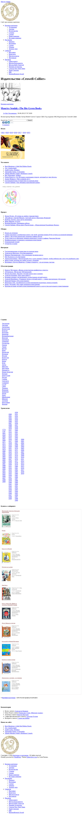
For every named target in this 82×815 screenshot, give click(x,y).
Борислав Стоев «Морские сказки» (31, 713)
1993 (16, 489)
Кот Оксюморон (10, 113)
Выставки (12, 52)
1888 (4, 465)
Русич (13, 534)
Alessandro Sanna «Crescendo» (15, 172)
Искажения (18, 590)
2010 (22, 457)
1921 (10, 448)
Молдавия (5, 368)
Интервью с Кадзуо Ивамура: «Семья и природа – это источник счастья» (30, 262)
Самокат (14, 645)
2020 (7, 132)
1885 (4, 460)
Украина (5, 388)
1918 (10, 443)
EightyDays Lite (31, 757)
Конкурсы (12, 54)
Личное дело (13, 49)
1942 (10, 486)
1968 (16, 445)
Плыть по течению (11, 233)
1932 (10, 468)
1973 (16, 454)
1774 (4, 429)
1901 (10, 416)
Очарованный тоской (12, 242)
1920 (10, 446)
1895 (4, 474)
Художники (13, 27)
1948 (10, 497)
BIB (10, 72)
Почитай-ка (18, 536)
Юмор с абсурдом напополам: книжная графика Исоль (23, 236)
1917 (10, 441)
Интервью (12, 43)
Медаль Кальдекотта (16, 63)
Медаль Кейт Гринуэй (16, 65)
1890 (4, 469)
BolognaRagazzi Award (16, 74)
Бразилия (5, 334)
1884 (4, 458)
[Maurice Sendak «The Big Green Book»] (11, 102)
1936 (10, 475)
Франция (5, 390)
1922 (10, 450)
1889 (4, 467)
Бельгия (4, 331)
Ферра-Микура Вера (15, 688)
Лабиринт (14, 552)
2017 (19, 132)
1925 (10, 455)
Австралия (5, 323)
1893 (4, 473)
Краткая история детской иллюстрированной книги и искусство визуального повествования (36, 286)
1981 (16, 468)
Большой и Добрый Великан (10, 641)
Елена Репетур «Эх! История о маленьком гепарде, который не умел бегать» (31, 177)
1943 (10, 488)
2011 (22, 459)
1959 (16, 428)
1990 (16, 484)
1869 (4, 440)
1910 (10, 428)
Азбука (13, 516)
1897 (4, 478)
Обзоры (11, 47)
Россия (4, 377)
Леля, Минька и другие (8, 623)
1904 (10, 419)
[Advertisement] (41, 303)
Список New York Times (17, 68)
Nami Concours (14, 70)
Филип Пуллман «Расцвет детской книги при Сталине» (24, 273)
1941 (10, 484)
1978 (16, 463)
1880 (4, 451)
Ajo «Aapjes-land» (11, 168)
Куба (3, 363)
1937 (10, 477)
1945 (10, 491)
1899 (4, 481)
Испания (5, 354)
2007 (22, 452)
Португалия (6, 375)
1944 (10, 489)
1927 (10, 459)
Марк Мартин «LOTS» (12, 221)
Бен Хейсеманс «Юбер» (13, 175)
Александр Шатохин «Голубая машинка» (19, 253)
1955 (16, 421)
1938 (10, 479)
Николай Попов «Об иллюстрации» (17, 281)
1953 (16, 418)
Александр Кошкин (21, 711)
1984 (16, 473)
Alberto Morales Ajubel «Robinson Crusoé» (19, 173)
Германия (5, 341)
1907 (10, 423)
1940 (10, 482)
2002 (22, 443)
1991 (16, 486)
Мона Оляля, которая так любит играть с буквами (22, 260)
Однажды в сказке (11, 243)
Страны (11, 33)
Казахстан (5, 357)
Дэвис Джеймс (15, 615)
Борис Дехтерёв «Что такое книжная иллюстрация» (22, 284)
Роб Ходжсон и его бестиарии (15, 257)
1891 (4, 471)
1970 (16, 448)
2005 (22, 448)
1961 (16, 432)
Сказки (11, 34)
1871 (4, 442)
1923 (10, 452)
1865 (4, 437)
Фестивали (12, 58)
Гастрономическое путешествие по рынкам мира (21, 181)
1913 (10, 434)
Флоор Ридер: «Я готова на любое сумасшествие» (22, 216)
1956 (16, 423)
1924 (10, 454)
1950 (16, 412)
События (8, 50)
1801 (4, 433)
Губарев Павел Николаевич (16, 593)
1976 (16, 459)
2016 (24, 132)
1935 (10, 473)
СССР (4, 384)
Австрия (5, 325)
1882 (4, 455)
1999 (16, 500)
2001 (22, 441)
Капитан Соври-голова (8, 659)
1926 (10, 457)
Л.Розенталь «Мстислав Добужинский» (18, 272)
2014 (22, 464)
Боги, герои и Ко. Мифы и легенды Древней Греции (9, 604)
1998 (16, 498)
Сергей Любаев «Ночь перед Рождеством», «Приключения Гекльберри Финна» (32, 225)
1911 (10, 430)
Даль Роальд (18, 650)
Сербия (4, 379)
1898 (4, 480)
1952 (16, 416)
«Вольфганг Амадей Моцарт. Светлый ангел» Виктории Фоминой (27, 218)
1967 (16, 443)
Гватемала (5, 339)
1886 (4, 462)
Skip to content (5, 1)
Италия (4, 356)
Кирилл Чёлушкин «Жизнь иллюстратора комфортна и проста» (26, 270)
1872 (4, 444)
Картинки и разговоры (8, 697)
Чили (4, 395)
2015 (28, 132)
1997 (16, 497)
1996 (16, 495)
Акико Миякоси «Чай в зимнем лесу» (17, 179)
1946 (10, 493)
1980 (16, 466)
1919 (10, 445)
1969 (16, 446)
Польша (4, 374)
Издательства (13, 31)
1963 (16, 436)
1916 (10, 439)
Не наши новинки (15, 38)
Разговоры (8, 40)
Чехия (4, 393)
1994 (16, 491)
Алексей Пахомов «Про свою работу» (18, 275)
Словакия (5, 383)
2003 (22, 445)
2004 (22, 446)
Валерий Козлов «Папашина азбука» (17, 223)
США (4, 386)
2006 (22, 450)
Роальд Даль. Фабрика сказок (15, 648)
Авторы (11, 29)
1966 (16, 441)
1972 (16, 452)
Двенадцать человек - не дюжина (12, 678)
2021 (3, 132)
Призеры (8, 59)
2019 (11, 132)
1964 (16, 437)
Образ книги (13, 61)
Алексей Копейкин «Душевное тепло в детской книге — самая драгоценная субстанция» (35, 279)
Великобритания (7, 336)
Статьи (11, 45)
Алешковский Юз (16, 559)
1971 (16, 450)
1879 (4, 449)
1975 (16, 457)
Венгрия (5, 338)
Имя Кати (4, 585)
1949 (10, 498)
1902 (10, 418)
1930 (10, 464)
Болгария (5, 332)
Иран (4, 350)
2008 (22, 454)
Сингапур (5, 381)
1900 (10, 414)
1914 (10, 436)
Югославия (6, 402)
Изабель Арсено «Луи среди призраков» (18, 219)
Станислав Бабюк (23, 718)
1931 (10, 466)
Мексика (5, 366)
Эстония (5, 401)
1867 (4, 438)
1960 (16, 430)
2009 (22, 455)
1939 (10, 480)
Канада (4, 359)
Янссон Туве (18, 520)
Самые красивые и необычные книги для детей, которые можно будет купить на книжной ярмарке (38, 235)
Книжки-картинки (11, 25)
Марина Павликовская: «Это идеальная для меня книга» (24, 255)
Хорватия (5, 392)
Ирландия (5, 352)
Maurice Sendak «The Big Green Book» (21, 108)
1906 (10, 421)
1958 (16, 427)
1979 (16, 464)
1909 (10, 427)
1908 (10, 425)
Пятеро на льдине (7, 567)
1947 (10, 495)
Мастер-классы (14, 56)
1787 (4, 431)
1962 (16, 434)
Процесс (12, 41)
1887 (4, 464)
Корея (4, 361)
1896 (4, 476)
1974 (16, 455)
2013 (22, 463)
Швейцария (6, 397)
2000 (22, 439)
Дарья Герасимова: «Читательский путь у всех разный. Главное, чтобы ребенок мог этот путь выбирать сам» (42, 258)
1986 (16, 477)
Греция (4, 345)
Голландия (5, 343)
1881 (4, 453)
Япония (4, 404)
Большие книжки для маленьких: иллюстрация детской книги (26, 277)
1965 (16, 439)
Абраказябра (15, 570)
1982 (16, 470)
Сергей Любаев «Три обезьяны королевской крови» (22, 182)
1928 (10, 461)
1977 (16, 461)
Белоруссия (6, 329)
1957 (16, 425)
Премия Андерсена (15, 67)
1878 (4, 447)
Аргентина (6, 327)
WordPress (17, 757)
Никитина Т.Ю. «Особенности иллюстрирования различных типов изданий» (31, 282)
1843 (4, 435)
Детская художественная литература (16, 555)
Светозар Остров (32, 716)
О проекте (5, 125)
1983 (16, 472)
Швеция (5, 399)
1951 (16, 414)
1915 (10, 437)
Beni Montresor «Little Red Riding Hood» (18, 166)
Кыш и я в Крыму (7, 549)
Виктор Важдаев (23, 714)
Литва (4, 365)
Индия (4, 348)
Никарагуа (5, 370)
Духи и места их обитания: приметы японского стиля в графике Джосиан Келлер (32, 238)
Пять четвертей (17, 588)
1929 (10, 463)
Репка (3, 530)
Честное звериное (16, 573)
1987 (16, 479)
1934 (10, 472)
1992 (16, 488)
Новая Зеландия (7, 372)
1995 (16, 493)
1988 (16, 480)
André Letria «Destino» (12, 170)
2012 (22, 461)
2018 (15, 132)
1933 (10, 470)
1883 (4, 456)
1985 (16, 475)
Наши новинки (14, 36)
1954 (16, 419)
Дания (4, 347)
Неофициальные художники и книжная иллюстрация (23, 240)
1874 (4, 446)
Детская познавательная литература (16, 611)
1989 (16, 482)
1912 (10, 432)
